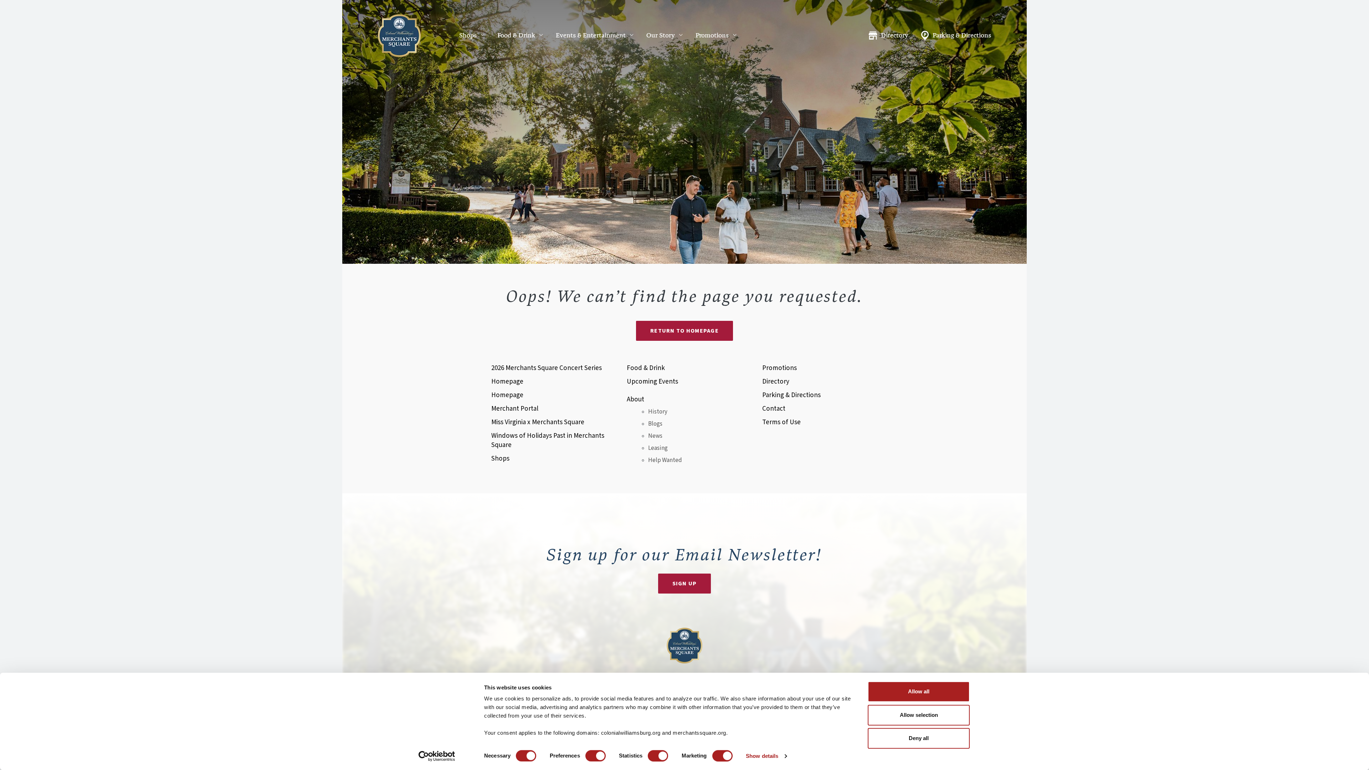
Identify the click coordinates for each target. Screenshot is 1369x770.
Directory (894, 35)
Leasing (658, 448)
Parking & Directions (962, 35)
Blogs (655, 424)
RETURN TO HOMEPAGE (684, 331)
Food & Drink (516, 35)
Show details (762, 756)
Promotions (712, 35)
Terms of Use (781, 422)
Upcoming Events (652, 381)
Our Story (660, 35)
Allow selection (919, 715)
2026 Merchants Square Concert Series (546, 368)
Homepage (507, 381)
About (635, 399)
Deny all (919, 738)
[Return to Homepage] (399, 35)
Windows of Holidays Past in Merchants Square (547, 440)
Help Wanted (665, 460)
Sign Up (684, 583)
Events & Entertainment (591, 35)
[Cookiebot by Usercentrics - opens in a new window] (437, 756)
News (655, 436)
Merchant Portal (514, 409)
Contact (773, 409)
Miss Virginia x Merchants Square (537, 422)
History (657, 411)
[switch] (595, 755)
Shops (468, 35)
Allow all (918, 691)
